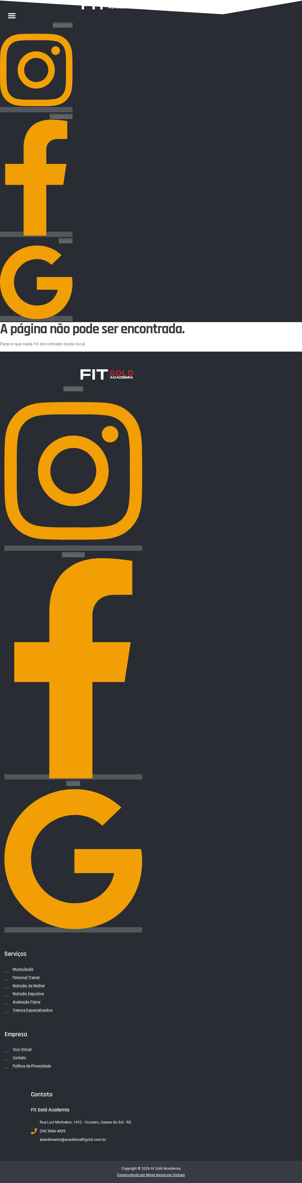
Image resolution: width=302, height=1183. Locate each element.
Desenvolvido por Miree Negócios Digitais (151, 1175)
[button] (12, 15)
